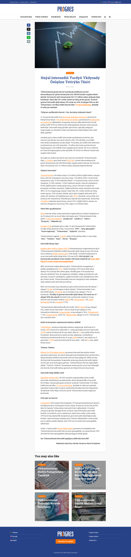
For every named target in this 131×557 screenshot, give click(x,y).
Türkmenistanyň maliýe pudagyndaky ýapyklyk (50, 472)
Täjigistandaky (71, 315)
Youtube (63, 236)
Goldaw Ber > (33, 2)
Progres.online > (24, 2)
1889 (48, 330)
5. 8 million (49, 160)
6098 (75, 337)
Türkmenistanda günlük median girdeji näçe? (88, 503)
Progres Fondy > (14, 2)
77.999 (51, 340)
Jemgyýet (83, 17)
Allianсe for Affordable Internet (53, 352)
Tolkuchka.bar (46, 327)
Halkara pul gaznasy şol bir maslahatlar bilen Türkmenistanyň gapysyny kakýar (88, 473)
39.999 (43, 332)
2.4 (88, 340)
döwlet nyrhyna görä (60, 254)
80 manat (81, 307)
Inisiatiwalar (26, 17)
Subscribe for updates (65, 541)
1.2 (80, 332)
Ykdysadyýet (70, 17)
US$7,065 (70, 160)
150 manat (58, 292)
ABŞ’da (67, 300)
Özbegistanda (93, 312)
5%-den (50, 289)
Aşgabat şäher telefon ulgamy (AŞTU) (55, 248)
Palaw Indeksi (41, 17)
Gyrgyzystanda (51, 315)
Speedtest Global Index (49, 378)
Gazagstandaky (64, 312)
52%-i (61, 269)
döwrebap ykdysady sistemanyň (75, 117)
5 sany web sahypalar (54, 219)
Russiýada (59, 302)
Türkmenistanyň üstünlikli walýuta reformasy (49, 503)
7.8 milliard (45, 201)
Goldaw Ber (96, 17)
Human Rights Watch (65, 428)
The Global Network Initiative (67, 120)
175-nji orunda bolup (64, 385)
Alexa (43, 213)
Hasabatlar (56, 17)
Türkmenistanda (47, 175)
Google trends (46, 226)
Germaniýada (79, 300)
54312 (75, 196)
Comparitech (45, 403)
